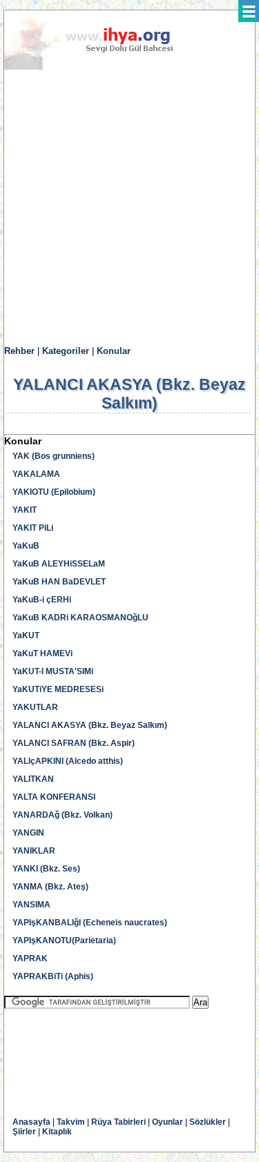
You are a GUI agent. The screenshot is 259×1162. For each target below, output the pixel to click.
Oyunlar (167, 1122)
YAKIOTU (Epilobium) (53, 492)
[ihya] (101, 67)
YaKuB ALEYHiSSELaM (58, 564)
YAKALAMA (36, 474)
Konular (114, 351)
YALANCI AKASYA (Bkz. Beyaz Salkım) (89, 725)
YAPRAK (30, 958)
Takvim (71, 1122)
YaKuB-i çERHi (41, 599)
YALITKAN (33, 779)
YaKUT (25, 635)
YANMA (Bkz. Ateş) (50, 887)
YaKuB (25, 546)
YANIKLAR (33, 851)
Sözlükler (207, 1122)
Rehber (19, 351)
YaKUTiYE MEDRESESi (58, 689)
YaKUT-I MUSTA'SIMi (52, 671)
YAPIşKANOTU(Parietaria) (64, 940)
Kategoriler (65, 351)
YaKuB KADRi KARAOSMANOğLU (80, 617)
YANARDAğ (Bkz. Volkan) (62, 815)
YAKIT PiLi (32, 528)
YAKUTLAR (35, 707)
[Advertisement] (129, 208)
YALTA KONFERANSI (53, 797)
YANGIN (28, 833)
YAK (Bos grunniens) (53, 456)
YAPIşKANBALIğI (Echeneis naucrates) (89, 922)
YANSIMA (31, 904)
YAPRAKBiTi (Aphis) (52, 976)
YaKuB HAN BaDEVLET (59, 582)
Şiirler (24, 1131)
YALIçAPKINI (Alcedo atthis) (67, 761)
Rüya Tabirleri (118, 1122)
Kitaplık (57, 1131)
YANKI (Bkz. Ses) (46, 869)
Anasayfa (31, 1122)
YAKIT (24, 510)
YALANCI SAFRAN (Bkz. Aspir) (73, 743)
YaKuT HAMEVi (42, 653)
